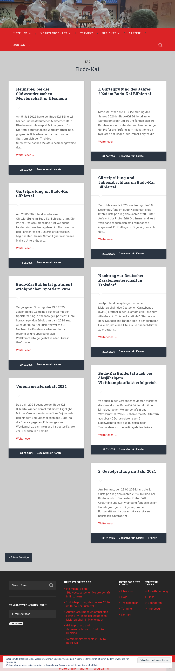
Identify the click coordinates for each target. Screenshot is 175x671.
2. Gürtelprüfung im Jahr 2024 (127, 471)
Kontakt (20, 44)
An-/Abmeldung (158, 591)
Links (151, 597)
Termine (86, 33)
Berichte (109, 33)
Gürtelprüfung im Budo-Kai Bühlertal (42, 193)
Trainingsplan (129, 602)
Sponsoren (155, 602)
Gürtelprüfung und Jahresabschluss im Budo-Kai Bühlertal (126, 182)
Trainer (152, 537)
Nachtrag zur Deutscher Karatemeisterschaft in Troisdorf (121, 280)
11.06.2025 (26, 262)
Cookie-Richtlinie (90, 665)
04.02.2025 (26, 453)
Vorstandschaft (53, 33)
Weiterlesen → (25, 155)
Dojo (124, 597)
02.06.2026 (108, 156)
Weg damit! (101, 668)
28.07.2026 (26, 169)
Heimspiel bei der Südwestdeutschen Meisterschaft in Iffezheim (41, 93)
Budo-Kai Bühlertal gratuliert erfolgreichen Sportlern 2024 (44, 286)
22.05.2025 (108, 351)
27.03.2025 (26, 364)
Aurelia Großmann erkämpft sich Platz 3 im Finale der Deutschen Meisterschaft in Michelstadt (87, 615)
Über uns (20, 33)
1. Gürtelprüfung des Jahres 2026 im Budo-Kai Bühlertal (124, 91)
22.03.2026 (108, 254)
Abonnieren (16, 623)
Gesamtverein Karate (49, 169)
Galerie (135, 33)
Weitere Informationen (74, 668)
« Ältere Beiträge (19, 557)
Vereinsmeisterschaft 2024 (41, 386)
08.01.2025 (108, 538)
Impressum (155, 608)
